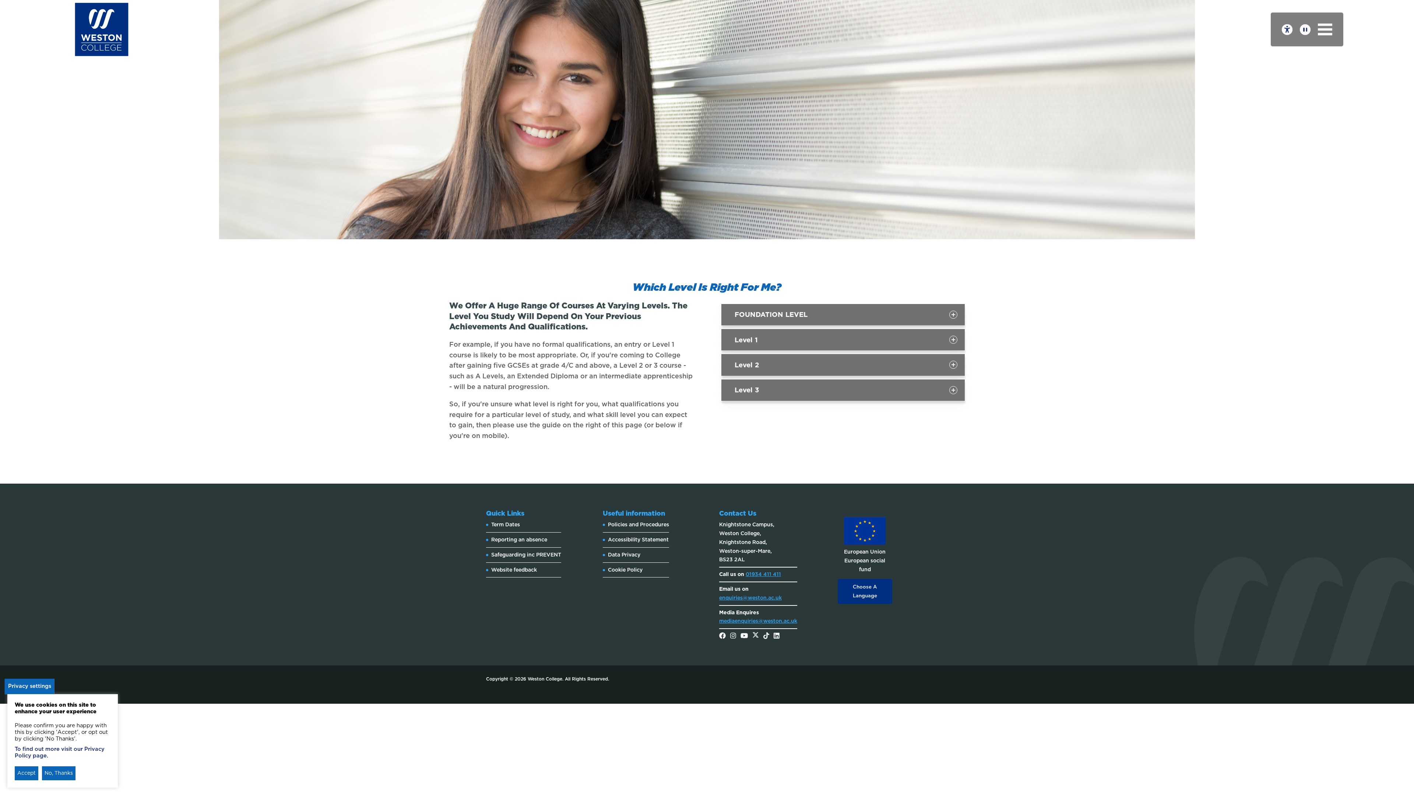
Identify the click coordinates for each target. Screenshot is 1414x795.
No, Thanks (59, 773)
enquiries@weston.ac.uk (750, 598)
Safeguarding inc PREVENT (526, 555)
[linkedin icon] (777, 636)
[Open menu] (1325, 29)
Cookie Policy (625, 570)
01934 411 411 (763, 574)
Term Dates (505, 524)
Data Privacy (624, 555)
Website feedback (514, 570)
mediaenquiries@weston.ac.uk (758, 621)
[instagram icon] (733, 636)
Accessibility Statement (638, 540)
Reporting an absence (519, 540)
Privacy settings (29, 686)
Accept (26, 773)
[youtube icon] (744, 636)
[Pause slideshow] (1305, 29)
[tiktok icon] (766, 636)
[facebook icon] (722, 636)
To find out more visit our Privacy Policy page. (60, 752)
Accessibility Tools (1287, 29)
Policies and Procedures (638, 524)
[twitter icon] (755, 636)
